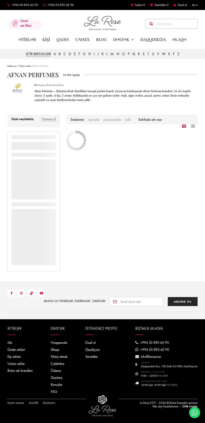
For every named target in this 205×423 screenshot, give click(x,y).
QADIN (62, 39)
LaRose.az (12, 66)
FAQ (54, 391)
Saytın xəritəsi (15, 403)
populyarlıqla (112, 119)
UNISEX (82, 39)
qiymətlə (93, 119)
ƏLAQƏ (179, 39)
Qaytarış (56, 377)
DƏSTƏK (121, 39)
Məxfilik (33, 403)
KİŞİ (46, 39)
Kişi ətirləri (14, 356)
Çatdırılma (57, 363)
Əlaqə (55, 349)
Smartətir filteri (25, 23)
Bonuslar (56, 384)
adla (128, 119)
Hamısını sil (48, 119)
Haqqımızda (153, 39)
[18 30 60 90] (171, 116)
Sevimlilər (162, 5)
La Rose (144, 403)
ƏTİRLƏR (27, 39)
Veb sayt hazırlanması (165, 406)
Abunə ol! (74, 301)
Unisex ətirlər (16, 363)
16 (64, 75)
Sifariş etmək (59, 356)
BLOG (101, 39)
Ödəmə (56, 370)
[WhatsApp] (194, 412)
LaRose (102, 405)
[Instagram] (21, 293)
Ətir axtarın (164, 24)
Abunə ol (183, 301)
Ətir (9, 342)
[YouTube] (41, 293)
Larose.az (102, 23)
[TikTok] (31, 293)
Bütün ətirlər (25, 66)
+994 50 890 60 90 (25, 5)
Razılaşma (49, 403)
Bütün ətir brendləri (20, 370)
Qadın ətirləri (16, 349)
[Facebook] (11, 293)
